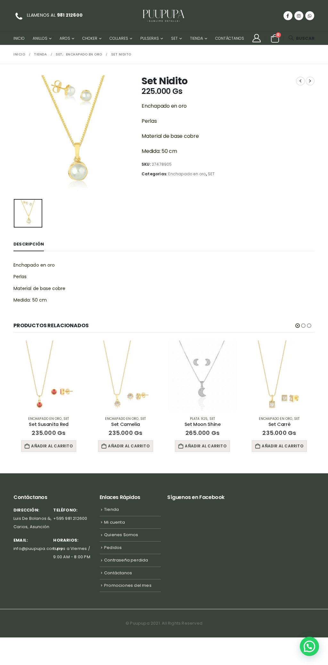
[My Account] (256, 38)
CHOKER (89, 38)
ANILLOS (40, 38)
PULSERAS (149, 38)
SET (174, 38)
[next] (310, 81)
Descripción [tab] (28, 244)
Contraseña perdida (126, 560)
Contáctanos (229, 38)
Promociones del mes (128, 585)
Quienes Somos (121, 535)
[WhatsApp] (309, 15)
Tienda (196, 38)
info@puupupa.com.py (37, 548)
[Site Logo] (164, 15)
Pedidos (113, 547)
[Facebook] (287, 15)
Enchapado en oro (187, 174)
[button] (301, 38)
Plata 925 (199, 418)
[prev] (300, 81)
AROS (65, 38)
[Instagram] (298, 15)
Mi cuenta (114, 522)
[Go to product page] (48, 375)
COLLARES (119, 38)
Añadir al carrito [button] (51, 446)
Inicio (19, 38)
